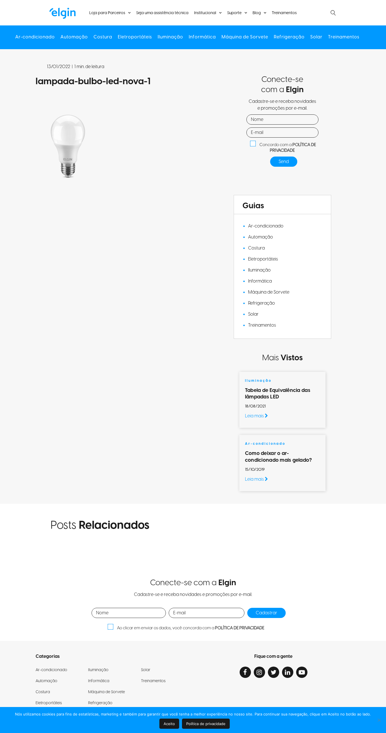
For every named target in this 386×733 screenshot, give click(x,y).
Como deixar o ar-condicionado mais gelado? (279, 456)
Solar (316, 37)
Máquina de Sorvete (245, 37)
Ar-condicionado (35, 37)
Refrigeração (289, 37)
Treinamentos (284, 13)
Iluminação (170, 37)
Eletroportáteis (135, 37)
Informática (202, 37)
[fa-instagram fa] (259, 672)
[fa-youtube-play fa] (301, 672)
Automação (74, 37)
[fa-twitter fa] (273, 672)
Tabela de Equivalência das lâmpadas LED (277, 393)
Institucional (205, 13)
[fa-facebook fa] (245, 672)
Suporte (234, 13)
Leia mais (255, 416)
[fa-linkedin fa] (287, 672)
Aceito (169, 723)
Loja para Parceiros (107, 13)
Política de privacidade (205, 723)
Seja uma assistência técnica (162, 13)
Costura (103, 37)
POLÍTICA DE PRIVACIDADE (293, 148)
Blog (257, 13)
